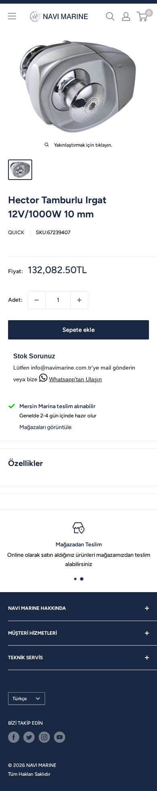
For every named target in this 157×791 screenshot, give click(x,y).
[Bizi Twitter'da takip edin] (29, 737)
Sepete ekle (78, 329)
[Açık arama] (110, 16)
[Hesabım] (126, 16)
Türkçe (19, 698)
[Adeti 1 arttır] (79, 300)
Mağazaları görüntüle (45, 427)
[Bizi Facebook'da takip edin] (13, 737)
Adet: (15, 299)
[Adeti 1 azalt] (36, 300)
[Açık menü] (12, 16)
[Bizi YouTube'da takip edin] (59, 737)
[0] (142, 16)
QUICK (16, 232)
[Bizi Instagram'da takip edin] (44, 737)
